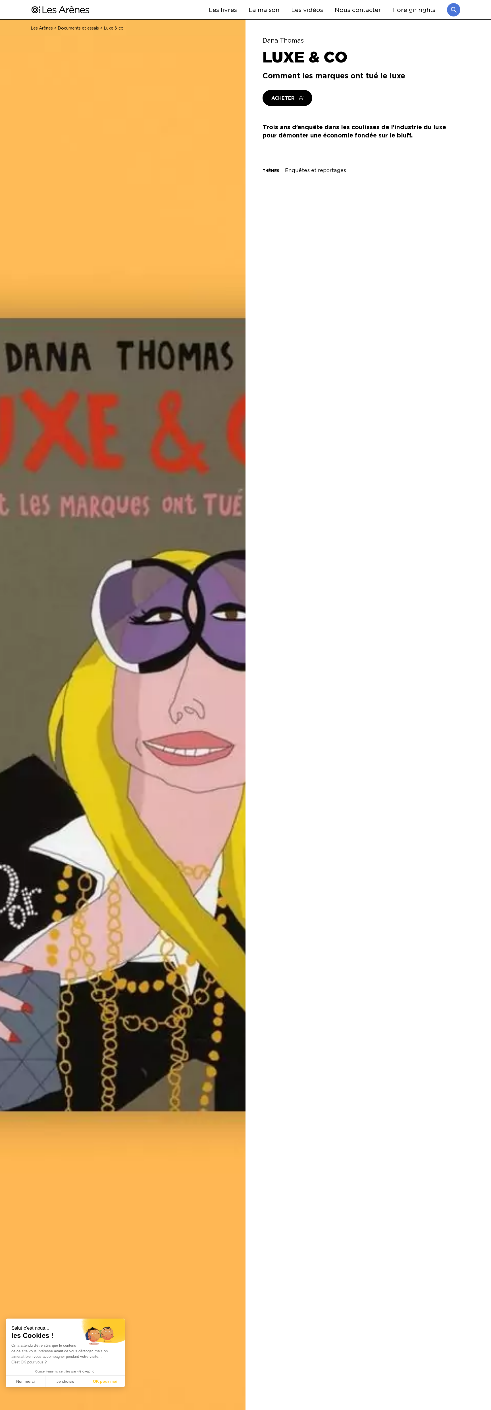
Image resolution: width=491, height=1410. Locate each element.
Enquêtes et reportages (315, 170)
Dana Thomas (283, 40)
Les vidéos (307, 9)
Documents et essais (78, 27)
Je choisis (65, 1381)
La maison (264, 9)
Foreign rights (414, 9)
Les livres (223, 9)
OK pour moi (105, 1381)
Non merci (25, 1381)
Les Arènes (42, 27)
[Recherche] (453, 9)
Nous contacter (358, 9)
